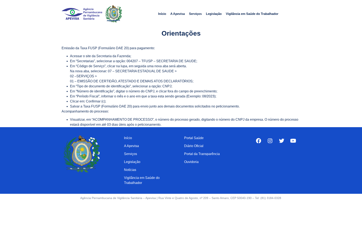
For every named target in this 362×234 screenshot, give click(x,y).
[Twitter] (281, 141)
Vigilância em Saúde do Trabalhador (252, 14)
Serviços (195, 14)
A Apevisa (177, 14)
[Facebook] (258, 141)
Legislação (214, 14)
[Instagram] (270, 141)
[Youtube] (293, 141)
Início (162, 14)
